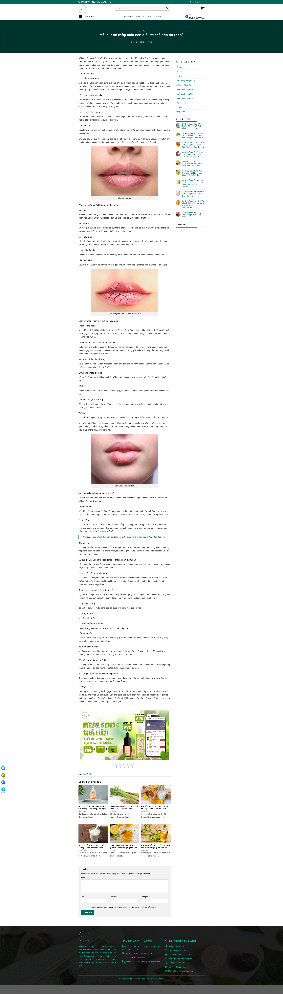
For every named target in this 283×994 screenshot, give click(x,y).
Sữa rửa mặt (181, 103)
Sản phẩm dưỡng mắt (184, 89)
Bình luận (85, 877)
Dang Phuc (147, 42)
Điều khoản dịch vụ (176, 946)
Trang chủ (128, 16)
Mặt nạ (179, 76)
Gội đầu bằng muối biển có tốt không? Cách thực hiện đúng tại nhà (193, 194)
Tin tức (149, 16)
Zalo (3, 785)
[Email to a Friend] (124, 766)
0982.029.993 (85, 2)
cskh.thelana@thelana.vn (103, 2)
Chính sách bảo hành (177, 967)
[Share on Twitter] (120, 766)
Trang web (145, 897)
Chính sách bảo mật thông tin (179, 959)
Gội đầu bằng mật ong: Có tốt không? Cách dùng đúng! (193, 215)
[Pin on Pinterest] (128, 766)
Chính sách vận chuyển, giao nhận (182, 954)
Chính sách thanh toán (177, 950)
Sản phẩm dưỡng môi (184, 94)
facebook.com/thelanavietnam (147, 962)
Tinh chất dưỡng (182, 107)
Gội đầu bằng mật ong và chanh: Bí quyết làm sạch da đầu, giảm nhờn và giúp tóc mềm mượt (193, 204)
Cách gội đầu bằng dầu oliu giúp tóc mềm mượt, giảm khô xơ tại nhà (192, 173)
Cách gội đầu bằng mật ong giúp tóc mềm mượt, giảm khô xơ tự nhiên (192, 163)
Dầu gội (179, 67)
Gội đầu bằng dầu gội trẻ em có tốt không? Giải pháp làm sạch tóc (192, 126)
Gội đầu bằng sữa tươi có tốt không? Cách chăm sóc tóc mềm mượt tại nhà (193, 154)
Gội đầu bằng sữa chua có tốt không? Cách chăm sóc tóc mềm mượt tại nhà (193, 145)
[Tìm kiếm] (167, 8)
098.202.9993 (139, 957)
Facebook (3, 771)
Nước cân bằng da (183, 85)
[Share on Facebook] (116, 766)
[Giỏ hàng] (203, 8)
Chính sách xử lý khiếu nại (178, 963)
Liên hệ (158, 16)
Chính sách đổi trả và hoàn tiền (180, 971)
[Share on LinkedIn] (132, 766)
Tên (83, 897)
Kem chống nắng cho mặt (186, 80)
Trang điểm (180, 112)
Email (114, 897)
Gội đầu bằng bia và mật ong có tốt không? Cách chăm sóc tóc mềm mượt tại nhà (192, 183)
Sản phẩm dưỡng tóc (184, 98)
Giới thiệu (140, 16)
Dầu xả (179, 72)
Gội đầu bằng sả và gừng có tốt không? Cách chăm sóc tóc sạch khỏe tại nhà (193, 135)
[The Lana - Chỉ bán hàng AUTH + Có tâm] (82, 9)
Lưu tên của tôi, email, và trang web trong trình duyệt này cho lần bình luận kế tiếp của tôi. (121, 907)
